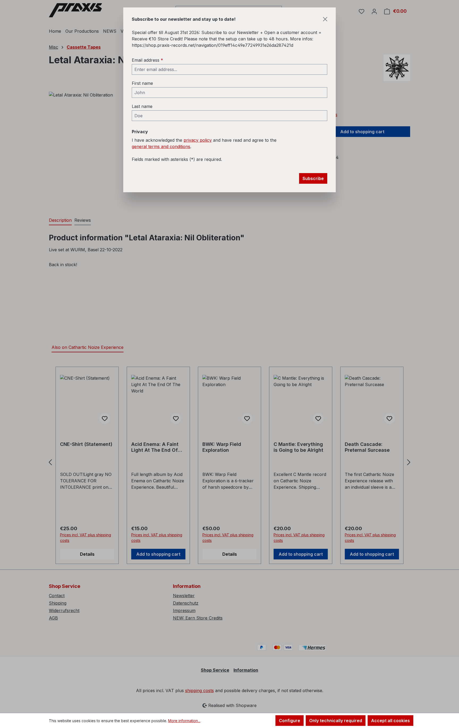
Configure (289, 720)
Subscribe (313, 178)
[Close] (325, 19)
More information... (184, 720)
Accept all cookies (390, 720)
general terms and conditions (161, 146)
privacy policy (198, 140)
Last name (142, 106)
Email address (147, 60)
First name (142, 83)
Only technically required (335, 720)
